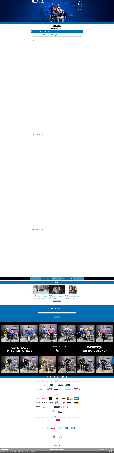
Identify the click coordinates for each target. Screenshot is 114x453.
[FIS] (57, 421)
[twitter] (54, 28)
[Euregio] (70, 9)
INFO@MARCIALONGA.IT (21, 451)
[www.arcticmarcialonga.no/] (60, 438)
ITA (77, 1)
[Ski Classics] (67, 429)
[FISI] (47, 429)
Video (68, 278)
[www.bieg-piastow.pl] (54, 438)
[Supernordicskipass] (60, 429)
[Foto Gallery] (60, 28)
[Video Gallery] (62, 28)
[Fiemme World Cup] (73, 429)
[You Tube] (57, 28)
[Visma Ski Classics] (70, 4)
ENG (79, 1)
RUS (81, 1)
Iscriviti (35, 278)
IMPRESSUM (103, 451)
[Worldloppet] (70, 6)
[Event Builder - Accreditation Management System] (111, 451)
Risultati (46, 278)
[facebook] (52, 28)
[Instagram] (56, 28)
